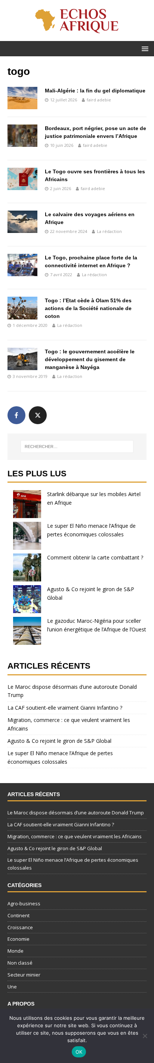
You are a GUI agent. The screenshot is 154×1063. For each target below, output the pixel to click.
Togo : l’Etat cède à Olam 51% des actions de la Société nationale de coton (88, 308)
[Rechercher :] (77, 446)
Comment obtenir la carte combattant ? (95, 557)
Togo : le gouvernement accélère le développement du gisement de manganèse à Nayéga (90, 359)
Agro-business (23, 903)
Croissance (20, 927)
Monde (15, 950)
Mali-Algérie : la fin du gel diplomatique (95, 91)
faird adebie (99, 99)
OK (79, 1052)
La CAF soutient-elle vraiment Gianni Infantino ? (64, 707)
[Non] (144, 1036)
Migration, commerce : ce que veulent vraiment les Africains (74, 836)
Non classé (20, 962)
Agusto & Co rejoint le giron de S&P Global (59, 740)
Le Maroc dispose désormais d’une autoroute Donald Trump (75, 812)
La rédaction (109, 231)
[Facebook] (16, 415)
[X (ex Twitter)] (38, 415)
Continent (18, 915)
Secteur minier (23, 974)
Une (12, 986)
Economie (18, 939)
